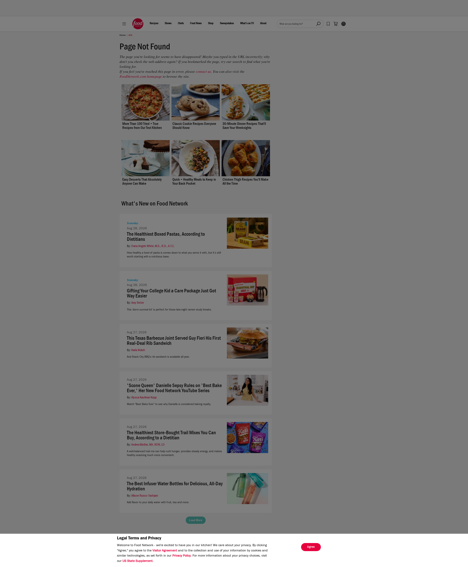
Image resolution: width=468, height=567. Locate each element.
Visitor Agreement (164, 551)
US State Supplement (137, 561)
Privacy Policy (181, 556)
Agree (311, 547)
